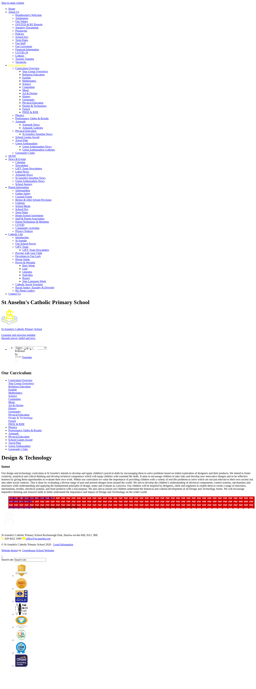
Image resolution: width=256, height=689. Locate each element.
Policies (19, 33)
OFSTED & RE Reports (28, 24)
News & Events (17, 159)
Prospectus (21, 30)
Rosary (26, 278)
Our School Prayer (25, 243)
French (26, 109)
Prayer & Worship (25, 262)
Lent (24, 268)
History (26, 96)
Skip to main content (12, 2)
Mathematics (29, 80)
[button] (17, 361)
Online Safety (22, 193)
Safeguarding (22, 190)
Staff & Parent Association (29, 218)
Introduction (22, 237)
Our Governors (23, 46)
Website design (9, 550)
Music (25, 90)
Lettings (19, 55)
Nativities (27, 275)
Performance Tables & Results (32, 118)
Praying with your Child (28, 253)
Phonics (19, 115)
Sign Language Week (34, 281)
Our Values (21, 21)
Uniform (20, 202)
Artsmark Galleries (32, 127)
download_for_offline (20, 501)
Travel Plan (21, 140)
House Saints (22, 259)
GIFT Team (21, 246)
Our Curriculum (17, 65)
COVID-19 (21, 52)
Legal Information (63, 544)
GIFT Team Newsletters (28, 168)
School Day (21, 36)
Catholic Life (15, 234)
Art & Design (29, 93)
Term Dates (21, 40)
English (26, 77)
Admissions (21, 18)
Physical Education (32, 102)
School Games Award (27, 137)
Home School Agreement (29, 215)
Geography (28, 99)
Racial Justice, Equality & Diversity (35, 287)
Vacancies (20, 62)
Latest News (22, 171)
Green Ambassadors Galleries (38, 149)
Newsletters (21, 165)
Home (11, 8)
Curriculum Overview (27, 68)
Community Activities (27, 228)
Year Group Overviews (35, 71)
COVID (19, 224)
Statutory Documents (26, 27)
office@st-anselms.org (38, 538)
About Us (13, 11)
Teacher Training (24, 58)
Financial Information (27, 49)
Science (26, 83)
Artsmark (20, 121)
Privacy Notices (24, 231)
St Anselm (21, 240)
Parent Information (18, 187)
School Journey (23, 184)
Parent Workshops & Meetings (32, 221)
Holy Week (28, 265)
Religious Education (33, 74)
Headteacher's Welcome (28, 15)
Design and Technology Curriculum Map (31, 497)
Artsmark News (31, 124)
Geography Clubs (25, 152)
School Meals (22, 206)
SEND (12, 156)
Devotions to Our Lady (28, 256)
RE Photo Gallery (25, 290)
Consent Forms (23, 196)
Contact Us (14, 293)
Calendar (20, 162)
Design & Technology (34, 105)
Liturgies (27, 271)
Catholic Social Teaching (29, 284)
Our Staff (20, 43)
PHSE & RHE (30, 112)
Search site (7, 559)
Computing (28, 87)
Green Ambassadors (26, 143)
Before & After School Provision (33, 199)
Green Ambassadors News (37, 146)
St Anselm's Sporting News (37, 134)
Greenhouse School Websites (38, 550)
